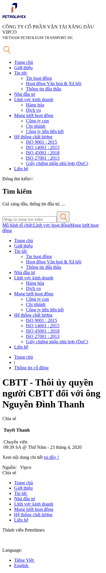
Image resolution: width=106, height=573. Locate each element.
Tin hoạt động (39, 78)
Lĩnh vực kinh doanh (33, 99)
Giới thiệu (23, 67)
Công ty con (37, 120)
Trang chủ (23, 62)
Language (11, 550)
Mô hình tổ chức (17, 225)
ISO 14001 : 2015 (42, 147)
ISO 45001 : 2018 (42, 152)
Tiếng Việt (24, 560)
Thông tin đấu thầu (43, 88)
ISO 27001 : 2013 (42, 158)
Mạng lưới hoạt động (33, 115)
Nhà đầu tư (24, 94)
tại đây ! (51, 457)
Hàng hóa (35, 104)
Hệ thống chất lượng (33, 136)
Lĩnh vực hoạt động (51, 225)
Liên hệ (21, 168)
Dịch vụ (33, 110)
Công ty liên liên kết (45, 131)
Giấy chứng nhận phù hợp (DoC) (57, 163)
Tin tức (20, 72)
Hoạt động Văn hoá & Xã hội (53, 83)
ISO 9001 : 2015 (41, 142)
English (21, 565)
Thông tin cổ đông (31, 367)
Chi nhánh (35, 126)
